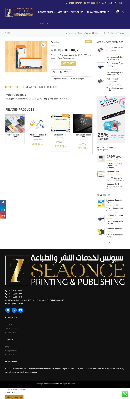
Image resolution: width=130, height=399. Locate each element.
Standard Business (115, 79)
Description (12, 87)
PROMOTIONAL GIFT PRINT (98, 12)
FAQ (7, 347)
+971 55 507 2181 (15, 297)
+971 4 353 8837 (15, 291)
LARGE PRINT (62, 12)
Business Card (113, 172)
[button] (43, 45)
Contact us (43, 23)
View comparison (14, 397)
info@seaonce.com (16, 303)
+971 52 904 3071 (15, 294)
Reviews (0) (29, 87)
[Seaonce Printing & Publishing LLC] (19, 12)
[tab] (12, 87)
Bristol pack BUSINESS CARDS (114, 156)
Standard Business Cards (114, 201)
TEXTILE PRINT (77, 12)
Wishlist (118, 3)
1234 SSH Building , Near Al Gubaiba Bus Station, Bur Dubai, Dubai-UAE (36, 300)
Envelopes (80, 79)
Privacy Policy (10, 332)
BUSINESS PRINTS (45, 12)
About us (9, 325)
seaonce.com (53, 384)
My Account (106, 3)
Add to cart (68, 63)
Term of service (11, 329)
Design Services (11, 351)
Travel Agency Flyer (115, 47)
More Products (48, 87)
